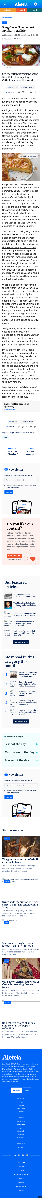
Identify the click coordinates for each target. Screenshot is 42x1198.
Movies (7, 881)
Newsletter (21, 1122)
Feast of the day (15, 744)
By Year (21, 1147)
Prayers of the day (16, 760)
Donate (20, 10)
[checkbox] (5, 485)
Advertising (21, 1137)
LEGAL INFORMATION (21, 1175)
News (21, 1102)
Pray (33, 10)
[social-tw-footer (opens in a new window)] (23, 1155)
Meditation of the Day (19, 752)
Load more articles (21, 642)
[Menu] (7, 4)
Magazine (21, 1128)
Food (5, 437)
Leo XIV (7, 1002)
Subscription (21, 1131)
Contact (21, 1183)
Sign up (9, 492)
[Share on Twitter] (27, 92)
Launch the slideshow (27, 156)
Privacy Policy (21, 1187)
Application (21, 1125)
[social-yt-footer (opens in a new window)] (15, 1155)
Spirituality (21, 1109)
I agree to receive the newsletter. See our (21, 486)
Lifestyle (21, 1105)
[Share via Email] (31, 92)
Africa (6, 961)
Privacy (21, 1191)
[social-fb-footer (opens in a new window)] (19, 1155)
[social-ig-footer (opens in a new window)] (27, 1155)
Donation (21, 1134)
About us (21, 1170)
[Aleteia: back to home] (21, 4)
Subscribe (8, 10)
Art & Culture (7, 18)
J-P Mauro (7, 38)
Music (6, 922)
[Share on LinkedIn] (23, 92)
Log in (27, 1090)
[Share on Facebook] (19, 92)
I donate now (12, 555)
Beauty (6, 839)
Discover (21, 1112)
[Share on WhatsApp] (35, 92)
